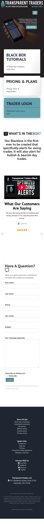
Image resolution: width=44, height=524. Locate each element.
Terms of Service (11, 388)
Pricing (22, 448)
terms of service (31, 503)
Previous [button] (2, 234)
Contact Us (22, 443)
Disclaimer (22, 426)
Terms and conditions (22, 422)
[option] (22, 32)
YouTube (23, 463)
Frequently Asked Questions (22, 450)
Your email (9, 316)
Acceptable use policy (22, 424)
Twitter (23, 470)
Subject (8, 327)
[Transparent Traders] (22, 4)
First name (9, 282)
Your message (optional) (15, 338)
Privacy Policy (35, 386)
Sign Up (22, 446)
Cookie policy (22, 431)
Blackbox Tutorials (22, 453)
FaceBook (22, 465)
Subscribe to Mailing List (15, 374)
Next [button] (41, 234)
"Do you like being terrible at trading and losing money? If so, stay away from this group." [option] (22, 218)
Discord (23, 468)
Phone (7, 305)
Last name (9, 294)
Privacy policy (22, 433)
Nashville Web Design (27, 509)
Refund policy (22, 429)
